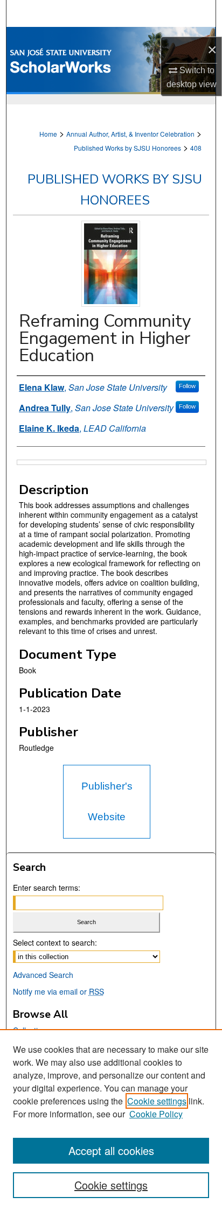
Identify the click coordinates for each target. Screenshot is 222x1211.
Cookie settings (156, 1101)
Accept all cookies (111, 1150)
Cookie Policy (156, 1114)
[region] (111, 1120)
